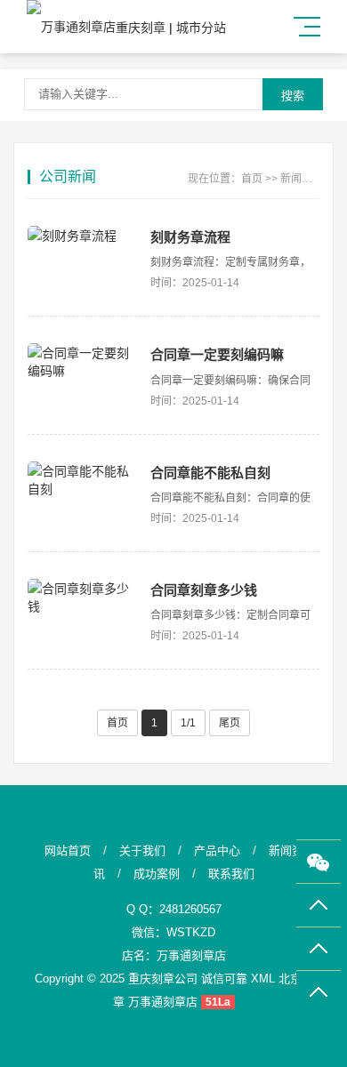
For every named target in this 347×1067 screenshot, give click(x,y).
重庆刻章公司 (163, 978)
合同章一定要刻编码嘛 (217, 354)
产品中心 (217, 850)
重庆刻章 (140, 27)
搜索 (292, 95)
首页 (251, 178)
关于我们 (142, 850)
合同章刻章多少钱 (203, 590)
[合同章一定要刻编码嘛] (80, 361)
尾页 (229, 723)
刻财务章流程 (190, 237)
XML (263, 978)
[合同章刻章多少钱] (80, 596)
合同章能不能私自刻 (210, 472)
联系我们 (231, 873)
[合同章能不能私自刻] (80, 479)
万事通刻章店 (191, 955)
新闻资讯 (301, 178)
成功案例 (156, 873)
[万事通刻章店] (71, 26)
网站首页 (67, 850)
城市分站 (201, 27)
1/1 (188, 723)
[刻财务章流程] (80, 235)
